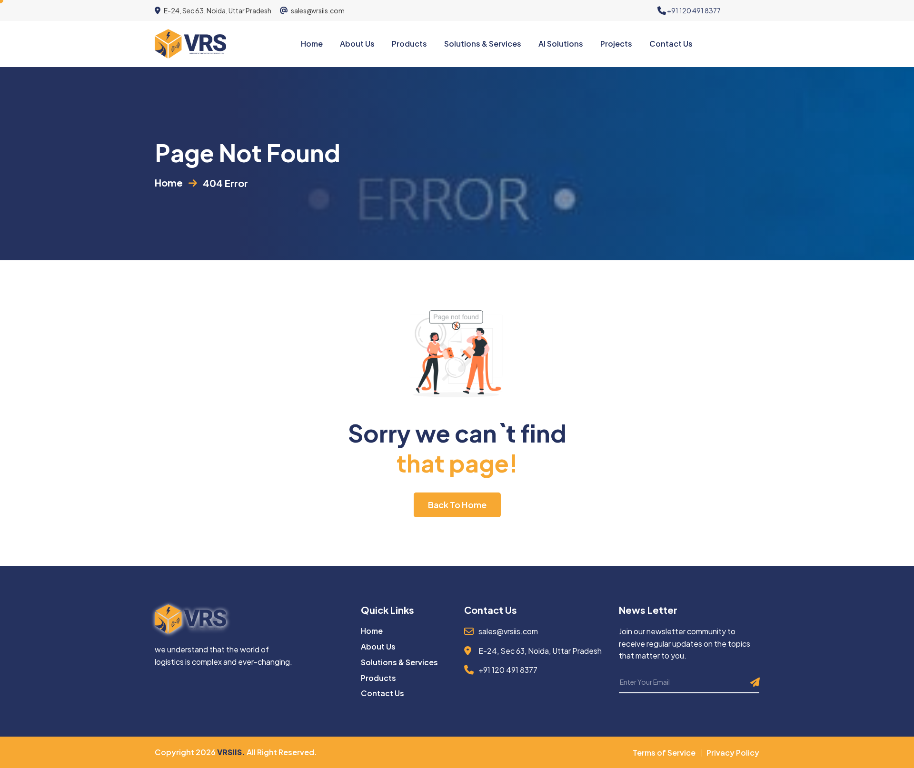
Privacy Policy (732, 753)
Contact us (671, 44)
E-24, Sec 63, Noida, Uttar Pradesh (217, 10)
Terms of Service (664, 753)
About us (357, 44)
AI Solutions (560, 44)
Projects (616, 44)
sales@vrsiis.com (317, 10)
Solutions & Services (482, 44)
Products (409, 44)
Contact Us (382, 693)
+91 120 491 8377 (693, 10)
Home (312, 44)
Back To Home (457, 504)
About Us (378, 646)
